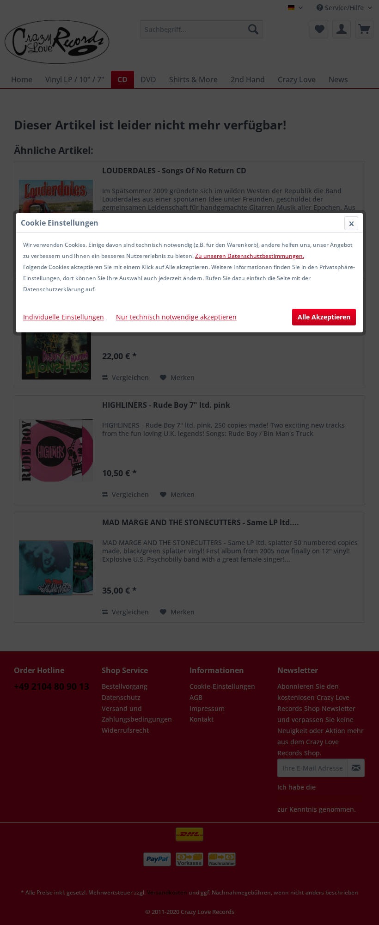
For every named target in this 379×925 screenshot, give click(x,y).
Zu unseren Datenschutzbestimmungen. (249, 256)
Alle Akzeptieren (324, 316)
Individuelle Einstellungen (63, 316)
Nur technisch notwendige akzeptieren (176, 316)
